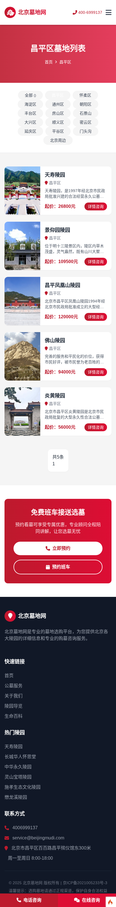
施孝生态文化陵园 (23, 787)
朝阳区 (86, 104)
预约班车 (61, 566)
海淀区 (30, 104)
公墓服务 (14, 685)
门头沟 (86, 131)
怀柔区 (85, 95)
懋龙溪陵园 (16, 797)
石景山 (86, 113)
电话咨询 (31, 900)
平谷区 (58, 131)
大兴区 (30, 122)
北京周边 (58, 140)
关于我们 (14, 695)
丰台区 (30, 113)
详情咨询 (96, 206)
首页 (49, 62)
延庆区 (30, 131)
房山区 (58, 113)
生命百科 (14, 716)
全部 (30, 95)
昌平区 (58, 95)
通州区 (58, 104)
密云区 (86, 122)
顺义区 (58, 122)
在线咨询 (90, 900)
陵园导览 (14, 706)
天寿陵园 (14, 746)
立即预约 (61, 548)
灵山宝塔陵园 (18, 777)
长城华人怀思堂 (20, 756)
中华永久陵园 (18, 766)
